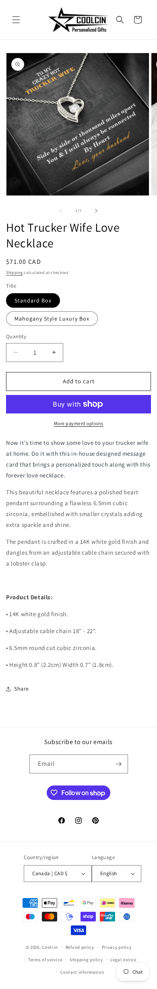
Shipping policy (86, 959)
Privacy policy (117, 947)
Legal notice (123, 959)
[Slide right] (96, 211)
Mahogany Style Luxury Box (51, 318)
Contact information (82, 972)
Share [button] (21, 688)
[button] (16, 20)
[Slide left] (61, 211)
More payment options (78, 423)
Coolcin (50, 947)
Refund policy (80, 947)
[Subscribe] (119, 764)
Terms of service (45, 959)
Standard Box (33, 300)
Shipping (14, 272)
